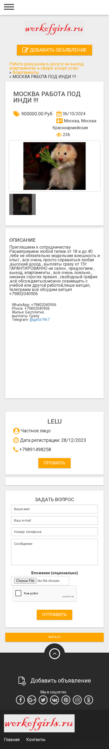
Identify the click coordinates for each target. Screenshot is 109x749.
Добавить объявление (58, 50)
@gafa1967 (39, 319)
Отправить (54, 614)
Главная (12, 739)
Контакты (36, 739)
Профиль (54, 462)
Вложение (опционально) (54, 573)
